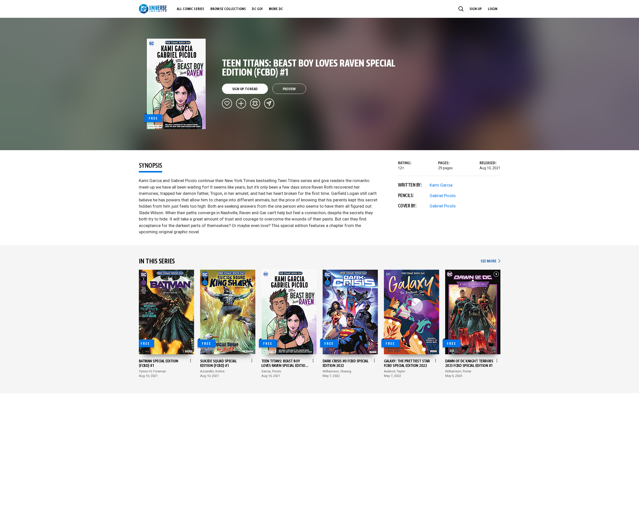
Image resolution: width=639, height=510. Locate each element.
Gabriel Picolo (443, 195)
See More (490, 261)
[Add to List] (241, 103)
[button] (461, 9)
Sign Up (476, 9)
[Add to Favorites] (227, 103)
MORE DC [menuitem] (276, 9)
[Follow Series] (255, 103)
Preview (289, 89)
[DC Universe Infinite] (153, 9)
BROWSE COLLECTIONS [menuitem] (228, 9)
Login (492, 9)
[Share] (269, 103)
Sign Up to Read (245, 89)
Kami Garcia (441, 185)
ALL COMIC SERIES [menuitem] (190, 9)
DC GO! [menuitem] (257, 9)
